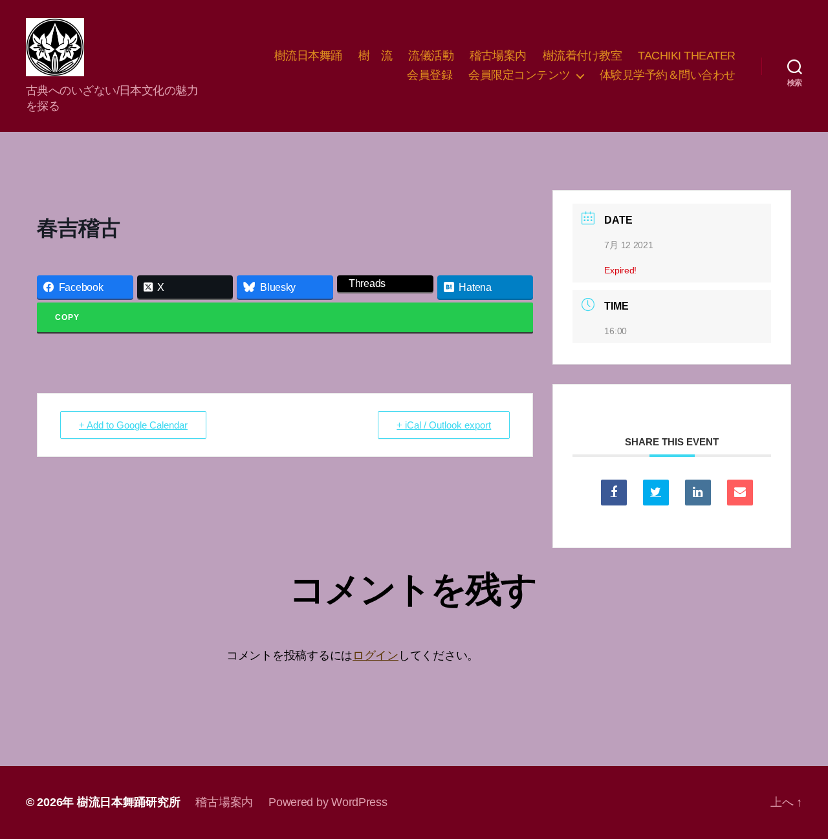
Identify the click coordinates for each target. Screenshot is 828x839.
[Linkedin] (698, 492)
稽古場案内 (498, 55)
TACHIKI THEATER (686, 55)
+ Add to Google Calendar (133, 425)
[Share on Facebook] (614, 492)
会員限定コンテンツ (519, 75)
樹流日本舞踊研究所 (128, 802)
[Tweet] (656, 492)
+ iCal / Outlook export (444, 425)
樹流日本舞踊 (308, 55)
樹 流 (375, 55)
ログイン (375, 655)
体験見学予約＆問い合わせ (667, 75)
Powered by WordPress (327, 802)
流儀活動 (430, 55)
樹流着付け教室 (582, 55)
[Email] (740, 492)
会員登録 (429, 75)
